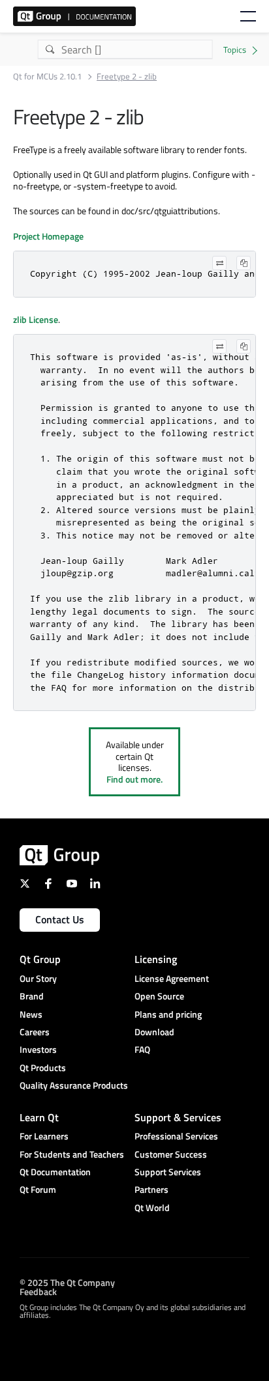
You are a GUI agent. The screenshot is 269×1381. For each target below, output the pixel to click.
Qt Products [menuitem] (43, 1067)
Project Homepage (48, 236)
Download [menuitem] (154, 1032)
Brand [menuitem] (32, 996)
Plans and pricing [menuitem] (168, 1014)
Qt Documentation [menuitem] (55, 1172)
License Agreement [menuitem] (171, 978)
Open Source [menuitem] (159, 996)
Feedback (38, 1291)
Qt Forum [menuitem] (38, 1189)
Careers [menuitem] (35, 1032)
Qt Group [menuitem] (40, 959)
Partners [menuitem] (151, 1189)
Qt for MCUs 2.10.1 (47, 76)
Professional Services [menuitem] (176, 1136)
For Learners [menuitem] (44, 1136)
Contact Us (59, 919)
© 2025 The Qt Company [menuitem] (67, 1282)
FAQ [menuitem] (142, 1049)
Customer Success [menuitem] (170, 1154)
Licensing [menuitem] (155, 959)
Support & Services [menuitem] (177, 1117)
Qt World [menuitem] (152, 1207)
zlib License (35, 319)
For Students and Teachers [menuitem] (72, 1154)
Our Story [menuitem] (38, 978)
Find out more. (134, 779)
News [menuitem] (31, 1014)
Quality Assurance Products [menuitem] (74, 1085)
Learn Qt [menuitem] (39, 1117)
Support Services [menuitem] (167, 1172)
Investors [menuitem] (38, 1049)
